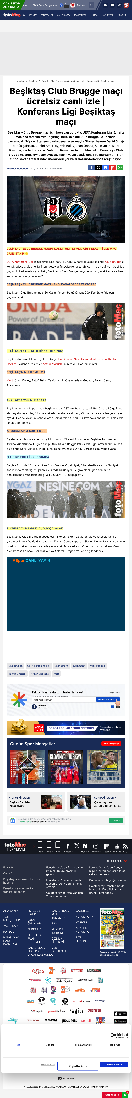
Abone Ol (116, 820)
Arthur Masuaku (53, 364)
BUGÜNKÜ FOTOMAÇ (83, 929)
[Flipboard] (112, 167)
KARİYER (81, 922)
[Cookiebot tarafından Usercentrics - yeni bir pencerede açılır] (113, 1035)
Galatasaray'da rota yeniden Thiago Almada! (64, 894)
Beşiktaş (33, 81)
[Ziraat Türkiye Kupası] (126, 5)
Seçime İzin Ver (48, 1065)
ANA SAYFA (11, 910)
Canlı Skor (10, 873)
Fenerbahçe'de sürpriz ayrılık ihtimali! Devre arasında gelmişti (65, 871)
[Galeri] (112, 5)
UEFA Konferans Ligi (20, 261)
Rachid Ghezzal (17, 673)
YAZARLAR (10, 926)
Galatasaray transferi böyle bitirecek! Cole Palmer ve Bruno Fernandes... (106, 889)
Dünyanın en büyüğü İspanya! (108, 880)
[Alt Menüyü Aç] (24, 15)
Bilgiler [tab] (50, 1044)
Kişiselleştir (76, 1066)
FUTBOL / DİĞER (34, 912)
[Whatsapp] (120, 167)
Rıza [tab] (17, 1044)
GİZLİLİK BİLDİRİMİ (58, 940)
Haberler (20, 81)
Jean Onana (65, 359)
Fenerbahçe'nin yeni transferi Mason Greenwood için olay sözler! (65, 883)
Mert (10, 380)
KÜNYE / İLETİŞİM (57, 931)
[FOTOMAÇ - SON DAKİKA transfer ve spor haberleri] (12, 15)
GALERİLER (83, 910)
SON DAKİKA (112, 1095)
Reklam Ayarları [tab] (82, 1044)
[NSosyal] (105, 167)
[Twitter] (98, 167)
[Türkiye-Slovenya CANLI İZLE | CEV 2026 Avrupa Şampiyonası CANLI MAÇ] (65, 767)
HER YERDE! (16, 849)
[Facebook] (91, 167)
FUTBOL (8, 931)
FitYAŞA (8, 867)
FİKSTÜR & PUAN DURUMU (34, 938)
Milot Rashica (98, 359)
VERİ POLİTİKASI (59, 949)
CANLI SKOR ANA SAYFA (11, 5)
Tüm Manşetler (111, 743)
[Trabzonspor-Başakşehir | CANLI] (27, 767)
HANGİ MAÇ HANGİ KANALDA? (11, 941)
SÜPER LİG (35, 929)
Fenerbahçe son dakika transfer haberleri (18, 890)
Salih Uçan (81, 359)
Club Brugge (113, 261)
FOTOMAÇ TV (85, 916)
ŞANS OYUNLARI (34, 921)
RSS (54, 923)
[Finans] (66, 727)
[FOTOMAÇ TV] (105, 5)
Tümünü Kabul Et (113, 1064)
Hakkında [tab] (114, 1044)
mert (56, 673)
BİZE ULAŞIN (81, 939)
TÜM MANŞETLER (11, 918)
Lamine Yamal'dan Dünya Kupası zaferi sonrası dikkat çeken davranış (107, 871)
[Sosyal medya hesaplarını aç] (119, 5)
